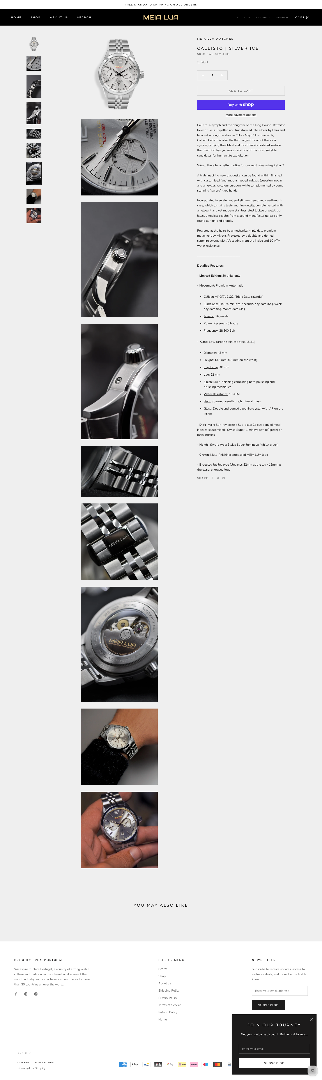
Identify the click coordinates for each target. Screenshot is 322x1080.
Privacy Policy (167, 998)
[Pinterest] (223, 478)
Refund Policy (167, 1012)
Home (16, 17)
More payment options (241, 115)
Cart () (303, 17)
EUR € (241, 17)
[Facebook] (212, 478)
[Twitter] (218, 478)
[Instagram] (25, 993)
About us (164, 983)
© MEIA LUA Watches (36, 1062)
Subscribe (274, 1063)
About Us (59, 17)
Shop (36, 17)
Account (263, 17)
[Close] (311, 1020)
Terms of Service (169, 1005)
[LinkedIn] (35, 993)
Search (84, 17)
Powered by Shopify (31, 1068)
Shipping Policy (168, 991)
